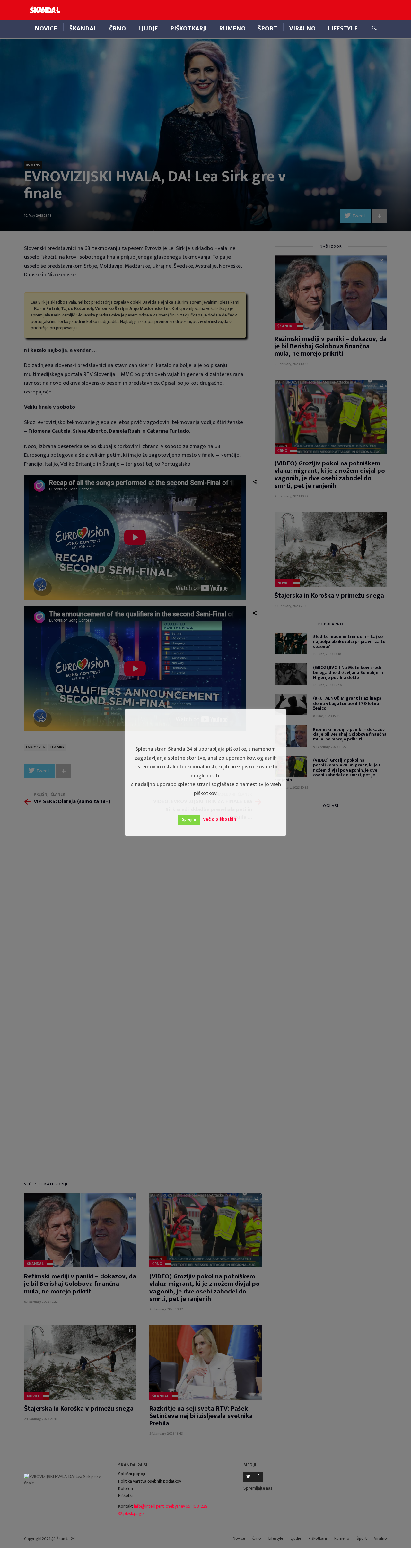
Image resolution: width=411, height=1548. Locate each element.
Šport (267, 28)
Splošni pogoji (131, 1473)
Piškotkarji (188, 28)
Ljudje (148, 28)
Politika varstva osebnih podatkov (149, 1481)
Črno (117, 28)
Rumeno (232, 28)
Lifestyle (343, 28)
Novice (46, 28)
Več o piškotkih (219, 819)
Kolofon (125, 1488)
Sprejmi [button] (189, 819)
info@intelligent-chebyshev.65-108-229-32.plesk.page (163, 1509)
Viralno (302, 28)
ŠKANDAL (83, 28)
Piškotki (125, 1495)
